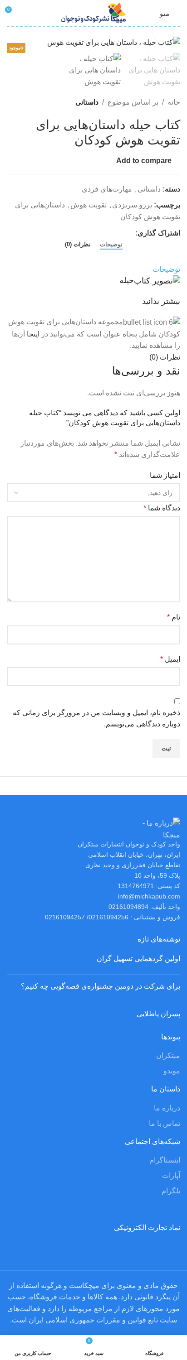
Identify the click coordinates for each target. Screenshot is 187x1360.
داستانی (86, 102)
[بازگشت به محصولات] (23, 102)
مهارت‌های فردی (107, 189)
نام (173, 617)
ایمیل (170, 659)
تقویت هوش (88, 205)
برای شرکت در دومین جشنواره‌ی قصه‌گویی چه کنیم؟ (100, 986)
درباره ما (167, 1108)
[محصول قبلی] (34, 102)
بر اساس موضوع (133, 102)
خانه (173, 102)
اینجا (33, 334)
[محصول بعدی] (12, 102)
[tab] (111, 244)
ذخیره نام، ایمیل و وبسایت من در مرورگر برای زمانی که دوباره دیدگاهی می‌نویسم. (96, 718)
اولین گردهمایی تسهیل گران (138, 958)
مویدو (171, 1071)
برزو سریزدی (132, 205)
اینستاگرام (164, 1160)
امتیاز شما (165, 475)
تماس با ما (164, 1123)
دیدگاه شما (161, 508)
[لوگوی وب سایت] (93, 12)
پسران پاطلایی (158, 1014)
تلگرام (171, 1191)
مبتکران (168, 1055)
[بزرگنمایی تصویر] (163, 31)
